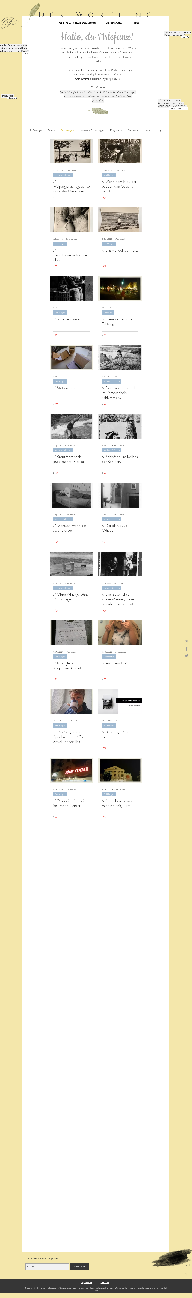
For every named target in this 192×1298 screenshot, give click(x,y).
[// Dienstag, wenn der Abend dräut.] (71, 495)
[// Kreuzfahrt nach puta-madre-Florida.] (71, 426)
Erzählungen (67, 130)
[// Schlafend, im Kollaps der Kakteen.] (120, 426)
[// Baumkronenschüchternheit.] (71, 219)
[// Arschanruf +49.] (120, 632)
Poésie (51, 130)
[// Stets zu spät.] (71, 357)
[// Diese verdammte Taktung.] (120, 288)
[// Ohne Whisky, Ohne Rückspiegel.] (71, 564)
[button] (160, 131)
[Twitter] (186, 655)
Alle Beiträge (35, 130)
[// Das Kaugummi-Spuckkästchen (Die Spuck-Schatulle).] (71, 701)
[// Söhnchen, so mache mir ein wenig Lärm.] (120, 770)
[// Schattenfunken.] (71, 288)
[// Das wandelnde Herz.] (120, 219)
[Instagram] (186, 642)
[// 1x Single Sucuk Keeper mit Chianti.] (71, 632)
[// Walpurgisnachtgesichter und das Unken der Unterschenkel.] (71, 151)
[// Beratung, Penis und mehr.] (120, 701)
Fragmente (116, 130)
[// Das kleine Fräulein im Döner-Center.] (71, 770)
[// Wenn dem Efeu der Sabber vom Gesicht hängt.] (120, 151)
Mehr (147, 130)
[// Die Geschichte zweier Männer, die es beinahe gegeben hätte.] (120, 564)
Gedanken (133, 130)
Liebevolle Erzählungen (92, 130)
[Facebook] (186, 649)
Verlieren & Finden (63, 174)
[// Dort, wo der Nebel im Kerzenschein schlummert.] (120, 357)
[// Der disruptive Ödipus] (120, 495)
